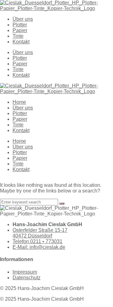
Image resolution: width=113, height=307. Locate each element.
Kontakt (21, 41)
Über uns (23, 19)
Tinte (18, 36)
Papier (20, 30)
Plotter (20, 24)
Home (19, 102)
